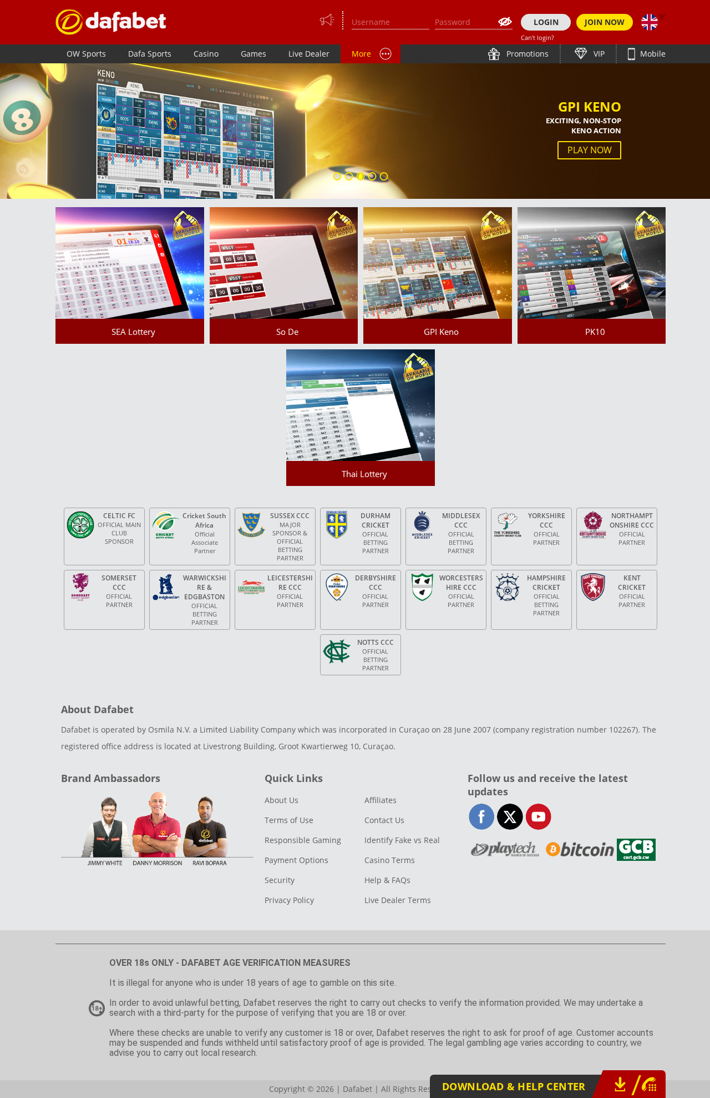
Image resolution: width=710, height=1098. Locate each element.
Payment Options (296, 860)
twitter (510, 817)
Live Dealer (308, 53)
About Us (281, 800)
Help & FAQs (387, 880)
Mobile (652, 53)
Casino (206, 53)
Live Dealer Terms (397, 900)
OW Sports (86, 53)
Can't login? (537, 37)
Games (253, 53)
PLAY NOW (589, 150)
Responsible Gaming (303, 840)
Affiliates (380, 800)
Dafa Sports (149, 53)
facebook (482, 817)
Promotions (526, 53)
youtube (538, 817)
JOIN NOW (605, 22)
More (361, 53)
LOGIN (546, 22)
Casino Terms (389, 860)
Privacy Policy (289, 900)
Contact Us (384, 820)
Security (280, 880)
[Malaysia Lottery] (110, 22)
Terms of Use (289, 820)
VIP (598, 53)
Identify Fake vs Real (402, 840)
